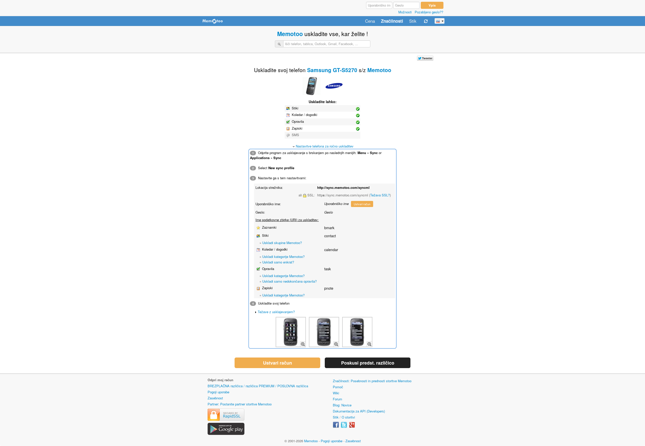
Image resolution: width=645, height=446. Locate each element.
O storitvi (348, 417)
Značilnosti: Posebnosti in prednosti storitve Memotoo (372, 380)
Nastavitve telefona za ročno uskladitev (324, 146)
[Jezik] (439, 21)
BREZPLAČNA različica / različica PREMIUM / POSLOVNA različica (258, 385)
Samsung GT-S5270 (332, 70)
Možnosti (405, 12)
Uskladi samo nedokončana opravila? (289, 281)
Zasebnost (215, 398)
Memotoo (290, 33)
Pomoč (338, 386)
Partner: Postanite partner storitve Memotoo (240, 404)
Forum (337, 399)
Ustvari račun (362, 204)
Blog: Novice (342, 405)
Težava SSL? (380, 195)
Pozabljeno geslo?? (429, 12)
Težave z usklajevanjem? (276, 311)
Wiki (336, 393)
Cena (370, 21)
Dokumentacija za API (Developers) (359, 411)
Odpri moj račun (220, 379)
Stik (412, 21)
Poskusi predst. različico (367, 363)
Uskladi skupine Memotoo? (282, 242)
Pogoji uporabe (218, 392)
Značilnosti (392, 21)
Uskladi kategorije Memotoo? (283, 256)
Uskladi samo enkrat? (278, 262)
